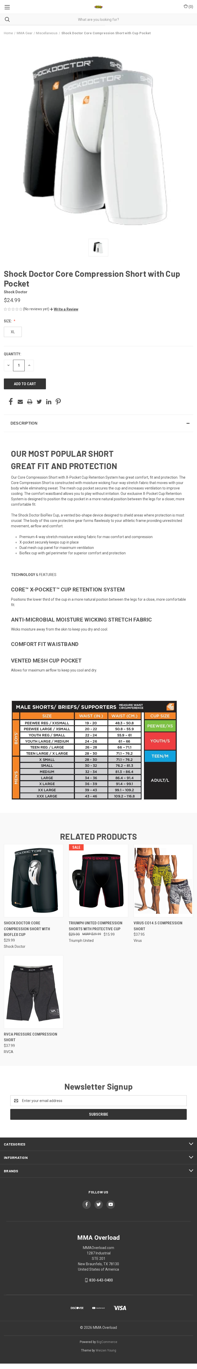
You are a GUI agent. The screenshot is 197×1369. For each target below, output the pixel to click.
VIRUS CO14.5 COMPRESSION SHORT (158, 926)
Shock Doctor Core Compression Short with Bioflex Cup (27, 929)
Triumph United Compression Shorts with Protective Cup (95, 926)
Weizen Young (106, 1350)
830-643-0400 (101, 1280)
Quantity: (12, 354)
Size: (8, 321)
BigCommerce (107, 1342)
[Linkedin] (48, 401)
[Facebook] (10, 401)
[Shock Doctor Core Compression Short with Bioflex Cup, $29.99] (33, 880)
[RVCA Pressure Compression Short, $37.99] (33, 992)
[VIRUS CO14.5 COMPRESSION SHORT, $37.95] (163, 880)
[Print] (29, 401)
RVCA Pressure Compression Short (30, 1037)
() (190, 7)
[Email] (20, 401)
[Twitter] (39, 401)
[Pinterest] (58, 401)
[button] (64, 309)
